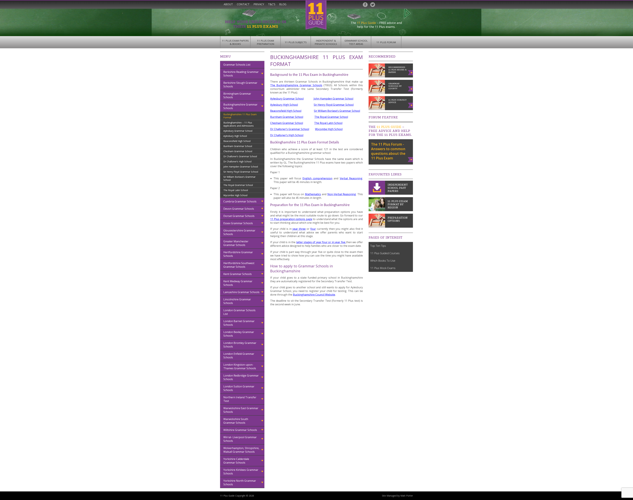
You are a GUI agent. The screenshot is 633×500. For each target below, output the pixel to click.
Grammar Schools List (236, 64)
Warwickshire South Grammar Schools (235, 420)
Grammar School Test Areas (356, 42)
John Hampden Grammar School (240, 166)
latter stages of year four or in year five (321, 242)
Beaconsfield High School (237, 141)
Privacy (259, 4)
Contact (243, 4)
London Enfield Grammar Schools (238, 355)
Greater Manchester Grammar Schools (235, 243)
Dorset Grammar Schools (239, 216)
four (313, 229)
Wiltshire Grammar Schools (240, 430)
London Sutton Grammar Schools (238, 388)
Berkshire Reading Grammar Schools (241, 73)
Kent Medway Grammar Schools (237, 283)
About (228, 4)
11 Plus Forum (386, 42)
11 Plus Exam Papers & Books (235, 42)
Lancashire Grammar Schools (241, 292)
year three (299, 229)
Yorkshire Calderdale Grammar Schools (236, 460)
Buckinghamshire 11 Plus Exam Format (240, 116)
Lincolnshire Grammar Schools (237, 301)
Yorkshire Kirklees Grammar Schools (240, 471)
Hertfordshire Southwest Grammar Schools (238, 265)
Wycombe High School (235, 195)
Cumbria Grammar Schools (239, 201)
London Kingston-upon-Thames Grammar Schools (239, 366)
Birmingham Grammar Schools (237, 95)
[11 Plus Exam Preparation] (377, 226)
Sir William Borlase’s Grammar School (239, 178)
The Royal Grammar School (238, 185)
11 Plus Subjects (296, 42)
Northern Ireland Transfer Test (239, 399)
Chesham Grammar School (237, 151)
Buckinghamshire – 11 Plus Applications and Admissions (238, 124)
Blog (282, 4)
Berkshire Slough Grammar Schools (240, 84)
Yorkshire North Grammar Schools (239, 482)
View (410, 159)
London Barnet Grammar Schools (239, 323)
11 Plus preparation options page (291, 219)
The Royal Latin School (235, 190)
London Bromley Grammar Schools (239, 344)
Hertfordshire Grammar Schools (238, 254)
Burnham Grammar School (237, 146)
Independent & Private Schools (326, 42)
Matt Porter (406, 495)
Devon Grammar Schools (238, 209)
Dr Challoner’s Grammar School (240, 156)
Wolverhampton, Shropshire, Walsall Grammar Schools (241, 450)
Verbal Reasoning (351, 178)
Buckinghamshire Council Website (314, 294)
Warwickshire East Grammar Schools (240, 410)
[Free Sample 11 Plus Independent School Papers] (377, 194)
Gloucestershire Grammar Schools (239, 232)
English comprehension (317, 178)
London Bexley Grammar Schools (238, 333)
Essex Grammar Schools (238, 223)
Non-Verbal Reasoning (341, 194)
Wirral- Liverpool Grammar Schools (240, 439)
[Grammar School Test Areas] (377, 210)
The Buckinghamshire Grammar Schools (296, 85)
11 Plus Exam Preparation (265, 42)
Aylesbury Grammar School (237, 130)
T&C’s (271, 4)
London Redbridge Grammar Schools (241, 377)
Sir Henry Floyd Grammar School (240, 171)
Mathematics (313, 194)
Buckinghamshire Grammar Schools (240, 106)
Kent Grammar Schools (237, 274)
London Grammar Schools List (239, 312)
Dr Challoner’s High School (237, 161)
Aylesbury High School (235, 135)
